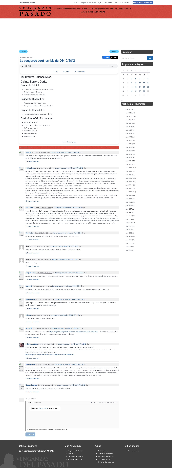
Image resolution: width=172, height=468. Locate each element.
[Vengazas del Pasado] (35, 15)
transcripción (81, 71)
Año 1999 (130, 202)
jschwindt (29, 286)
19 (136, 87)
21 (144, 87)
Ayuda (100, 2)
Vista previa (37, 402)
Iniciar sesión (43, 408)
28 (144, 91)
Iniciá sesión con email (122, 2)
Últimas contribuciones (75, 459)
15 (148, 83)
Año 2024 (131, 116)
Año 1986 (130, 247)
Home (76, 2)
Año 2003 (130, 188)
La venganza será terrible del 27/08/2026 (36, 450)
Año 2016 (130, 144)
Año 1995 (130, 216)
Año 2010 (130, 164)
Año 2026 (130, 109)
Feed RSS (71, 454)
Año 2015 (130, 147)
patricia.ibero (30, 168)
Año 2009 (131, 168)
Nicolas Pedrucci (31, 385)
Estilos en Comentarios (106, 462)
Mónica (28, 315)
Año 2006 (131, 178)
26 (136, 91)
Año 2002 (131, 192)
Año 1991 (130, 229)
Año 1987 (130, 243)
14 (144, 83)
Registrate (108, 2)
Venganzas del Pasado (27, 2)
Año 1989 (130, 236)
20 (140, 87)
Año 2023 (130, 120)
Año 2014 (130, 150)
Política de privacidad (105, 454)
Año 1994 (130, 219)
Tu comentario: (30, 399)
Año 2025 (130, 113)
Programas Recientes (88, 2)
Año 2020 (130, 130)
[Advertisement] (86, 33)
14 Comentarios (69, 142)
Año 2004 (131, 185)
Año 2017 (130, 140)
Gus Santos (29, 207)
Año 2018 (130, 137)
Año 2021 (130, 127)
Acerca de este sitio (105, 451)
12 (135, 83)
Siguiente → (114, 51)
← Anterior (23, 51)
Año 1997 (130, 209)
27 (140, 91)
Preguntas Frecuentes (105, 456)
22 (148, 87)
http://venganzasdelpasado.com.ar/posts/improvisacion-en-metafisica (49, 354)
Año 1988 (130, 240)
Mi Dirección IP (133, 451)
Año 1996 (130, 212)
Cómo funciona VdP (104, 459)
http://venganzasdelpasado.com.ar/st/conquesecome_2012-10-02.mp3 (73, 332)
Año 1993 (130, 223)
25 (131, 91)
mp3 (57, 71)
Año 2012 (130, 157)
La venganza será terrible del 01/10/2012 (47, 60)
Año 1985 (130, 250)
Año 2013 (130, 154)
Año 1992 (130, 226)
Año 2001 (130, 195)
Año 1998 (130, 205)
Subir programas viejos (75, 456)
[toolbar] (104, 402)
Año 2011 (130, 161)
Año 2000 (130, 199)
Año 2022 (130, 123)
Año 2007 (130, 175)
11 (131, 83)
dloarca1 (28, 152)
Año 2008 (130, 171)
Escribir (29, 402)
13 (140, 83)
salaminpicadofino (32, 344)
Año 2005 (131, 181)
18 (131, 87)
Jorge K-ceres (30, 273)
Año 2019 (130, 133)
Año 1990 (130, 233)
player (67, 71)
